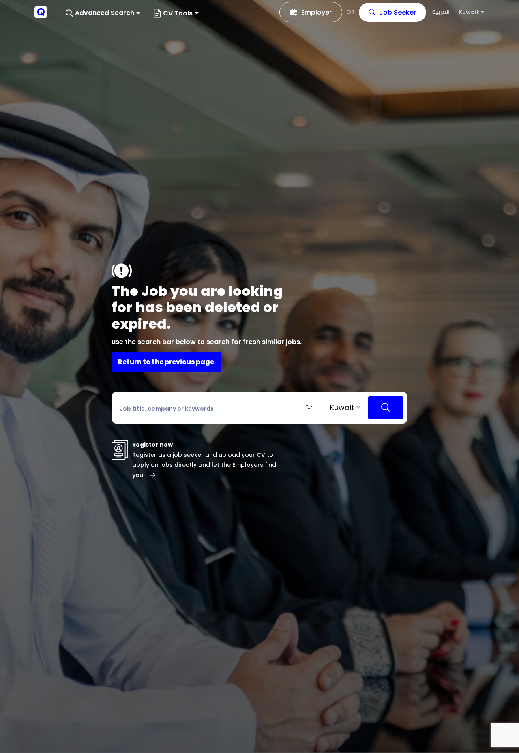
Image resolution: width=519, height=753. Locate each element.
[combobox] (344, 407)
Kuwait (469, 12)
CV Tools (178, 13)
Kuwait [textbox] (342, 407)
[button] (103, 13)
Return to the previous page (166, 361)
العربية (441, 12)
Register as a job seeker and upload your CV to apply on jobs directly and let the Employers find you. (204, 465)
